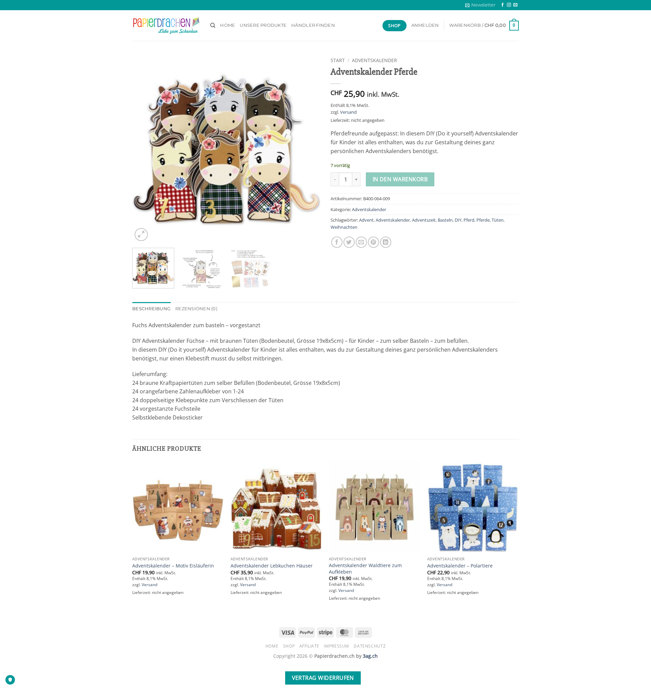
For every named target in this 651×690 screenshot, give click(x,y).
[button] (480, 5)
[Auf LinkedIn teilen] (385, 242)
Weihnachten (344, 227)
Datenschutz (370, 646)
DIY (458, 220)
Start (338, 60)
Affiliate (309, 646)
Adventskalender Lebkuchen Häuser (272, 566)
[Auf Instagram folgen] (509, 5)
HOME (227, 25)
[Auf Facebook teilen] (336, 242)
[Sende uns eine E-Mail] (515, 5)
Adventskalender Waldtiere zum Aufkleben (365, 568)
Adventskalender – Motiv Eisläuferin (173, 566)
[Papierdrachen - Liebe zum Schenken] (166, 25)
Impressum (336, 646)
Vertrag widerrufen (323, 678)
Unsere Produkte (263, 25)
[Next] (308, 148)
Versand (348, 112)
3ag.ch (370, 656)
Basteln (445, 220)
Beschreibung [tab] (151, 308)
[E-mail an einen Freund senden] (361, 242)
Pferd (468, 220)
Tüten (498, 220)
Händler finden (313, 25)
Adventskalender (374, 60)
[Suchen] (212, 25)
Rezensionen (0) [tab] (196, 308)
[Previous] (144, 148)
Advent (366, 220)
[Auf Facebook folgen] (502, 5)
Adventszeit (424, 220)
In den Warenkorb (400, 179)
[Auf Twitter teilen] (349, 242)
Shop (289, 646)
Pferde (483, 220)
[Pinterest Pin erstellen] (373, 242)
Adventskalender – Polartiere (460, 566)
